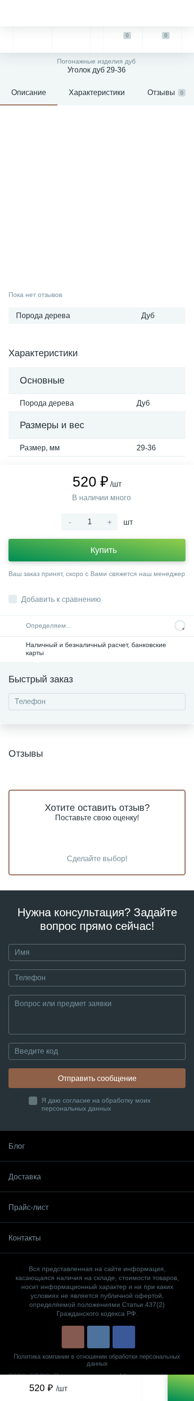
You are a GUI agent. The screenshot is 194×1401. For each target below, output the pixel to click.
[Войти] (187, 39)
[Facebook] (124, 1337)
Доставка (24, 1177)
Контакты (24, 1238)
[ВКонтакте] (98, 1337)
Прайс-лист (28, 1207)
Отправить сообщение (97, 1078)
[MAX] (71, 39)
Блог (16, 1146)
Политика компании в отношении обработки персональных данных (97, 1360)
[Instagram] (73, 1337)
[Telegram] (32, 39)
